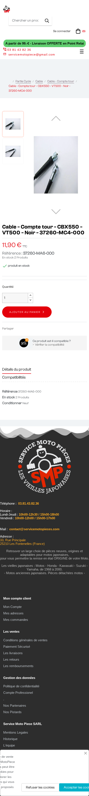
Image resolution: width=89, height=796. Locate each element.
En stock (8, 257)
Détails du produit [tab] (16, 369)
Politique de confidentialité (21, 686)
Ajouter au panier (24, 312)
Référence (9, 391)
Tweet (25, 328)
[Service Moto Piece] (44, 493)
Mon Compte (12, 607)
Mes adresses (13, 613)
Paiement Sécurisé (16, 646)
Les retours (11, 659)
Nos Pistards (12, 712)
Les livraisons (13, 653)
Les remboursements (18, 666)
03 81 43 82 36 (19, 49)
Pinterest (32, 328)
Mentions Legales (15, 732)
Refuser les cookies (40, 787)
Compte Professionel (18, 692)
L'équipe (9, 745)
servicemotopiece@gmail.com (31, 54)
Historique (10, 739)
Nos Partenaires (14, 705)
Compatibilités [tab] (14, 377)
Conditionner (12, 403)
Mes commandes (15, 619)
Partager (19, 328)
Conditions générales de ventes (25, 640)
